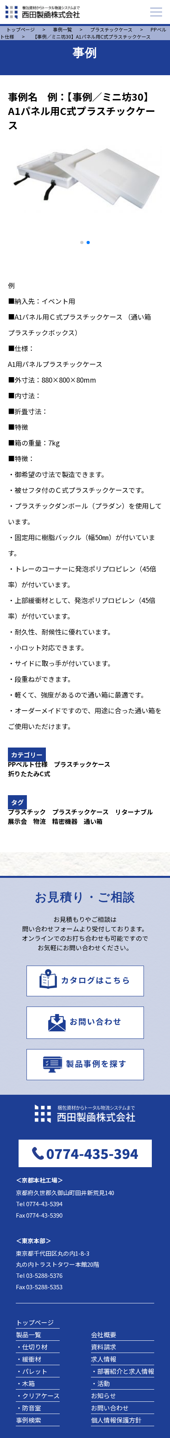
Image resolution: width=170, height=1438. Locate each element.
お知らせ (103, 1395)
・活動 (100, 1383)
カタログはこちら (95, 980)
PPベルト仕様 (27, 764)
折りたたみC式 (29, 773)
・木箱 (25, 1383)
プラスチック (27, 811)
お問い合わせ (96, 1021)
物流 (39, 821)
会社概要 (103, 1334)
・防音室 (28, 1407)
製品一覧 (28, 1334)
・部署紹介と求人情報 (122, 1371)
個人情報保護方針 (116, 1420)
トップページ (35, 1322)
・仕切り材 (31, 1346)
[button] (81, 242)
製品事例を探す (96, 1063)
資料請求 (103, 1346)
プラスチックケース (82, 764)
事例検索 (28, 1420)
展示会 (17, 821)
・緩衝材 (28, 1359)
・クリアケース (38, 1395)
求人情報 (103, 1359)
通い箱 (93, 821)
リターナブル (134, 811)
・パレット (31, 1371)
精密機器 (64, 821)
